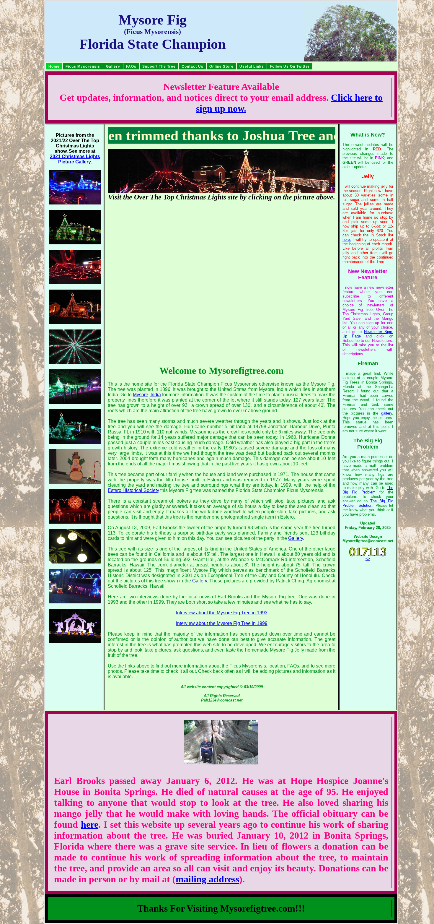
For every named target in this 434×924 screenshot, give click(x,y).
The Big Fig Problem (367, 489)
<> (368, 558)
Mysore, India (147, 394)
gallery (386, 413)
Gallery (295, 538)
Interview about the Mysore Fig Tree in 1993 (221, 612)
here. (346, 239)
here (89, 824)
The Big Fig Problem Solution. (367, 503)
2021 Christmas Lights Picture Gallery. (75, 159)
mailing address (207, 879)
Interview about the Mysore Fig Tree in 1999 (221, 623)
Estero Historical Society (133, 490)
